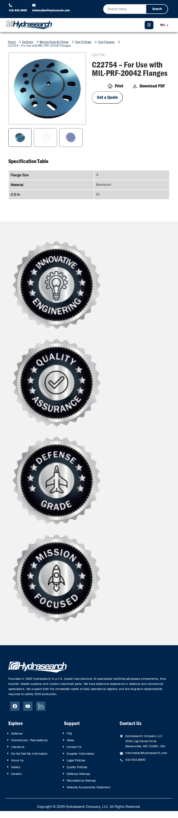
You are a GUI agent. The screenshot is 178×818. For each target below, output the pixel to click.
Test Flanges (106, 42)
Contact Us (74, 747)
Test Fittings (83, 42)
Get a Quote (107, 97)
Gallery (15, 767)
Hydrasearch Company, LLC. (87, 806)
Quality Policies (77, 767)
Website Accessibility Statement (88, 787)
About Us (17, 760)
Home (12, 42)
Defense (27, 42)
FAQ (69, 733)
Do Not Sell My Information (29, 753)
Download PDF (152, 86)
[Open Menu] (149, 25)
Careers (16, 774)
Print (119, 86)
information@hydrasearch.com (51, 10)
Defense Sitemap (78, 774)
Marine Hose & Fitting (54, 42)
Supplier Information (81, 753)
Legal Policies (76, 760)
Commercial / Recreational (29, 740)
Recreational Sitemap (81, 780)
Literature (17, 747)
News (70, 740)
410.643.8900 (18, 10)
